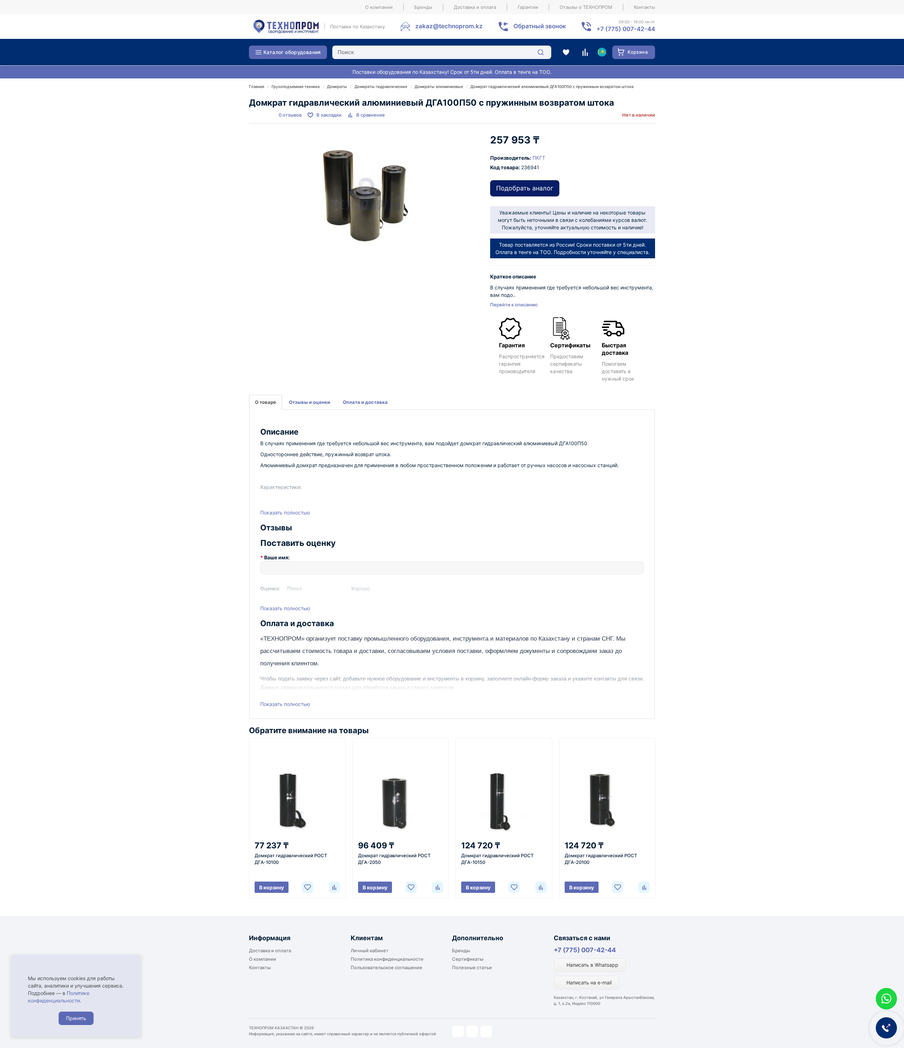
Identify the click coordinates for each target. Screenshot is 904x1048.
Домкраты (337, 86)
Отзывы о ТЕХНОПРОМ (586, 7)
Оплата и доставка (365, 402)
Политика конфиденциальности (387, 959)
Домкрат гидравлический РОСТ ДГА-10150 (497, 859)
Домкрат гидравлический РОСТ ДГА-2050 (394, 859)
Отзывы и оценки (309, 402)
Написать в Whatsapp (591, 965)
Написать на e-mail (588, 982)
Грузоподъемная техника (296, 86)
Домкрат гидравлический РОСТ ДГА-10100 (291, 859)
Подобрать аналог (524, 188)
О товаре (265, 402)
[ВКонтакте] (486, 1031)
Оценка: (270, 588)
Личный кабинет (369, 950)
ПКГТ (539, 158)
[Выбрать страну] (602, 52)
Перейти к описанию (514, 304)
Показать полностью (285, 513)
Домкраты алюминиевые (439, 86)
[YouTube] (472, 1031)
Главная (256, 86)
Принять (76, 1018)
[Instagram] (458, 1031)
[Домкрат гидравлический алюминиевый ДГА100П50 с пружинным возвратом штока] (366, 196)
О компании (379, 7)
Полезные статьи (472, 967)
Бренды (423, 7)
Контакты (644, 7)
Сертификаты (467, 959)
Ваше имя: (277, 557)
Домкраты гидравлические (381, 86)
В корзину (271, 887)
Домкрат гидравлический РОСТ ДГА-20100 (601, 859)
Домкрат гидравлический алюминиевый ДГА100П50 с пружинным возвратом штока (552, 86)
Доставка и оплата (475, 7)
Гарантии (528, 7)
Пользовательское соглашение (386, 967)
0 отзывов (290, 115)
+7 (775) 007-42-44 (585, 950)
